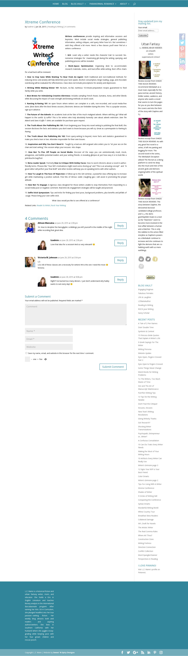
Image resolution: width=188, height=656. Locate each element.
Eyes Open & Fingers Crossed (150, 364)
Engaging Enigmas (145, 289)
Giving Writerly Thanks (147, 418)
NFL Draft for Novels (147, 523)
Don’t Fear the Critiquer (147, 404)
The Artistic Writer (145, 527)
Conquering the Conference (149, 500)
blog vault (77, 4)
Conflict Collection (145, 551)
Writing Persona (144, 349)
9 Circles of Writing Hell (147, 496)
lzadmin (30, 26)
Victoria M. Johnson (47, 257)
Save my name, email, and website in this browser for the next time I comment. (61, 353)
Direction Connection (147, 547)
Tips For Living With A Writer (150, 484)
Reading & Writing (55, 26)
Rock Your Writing (58, 205)
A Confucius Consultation (148, 440)
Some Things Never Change (149, 368)
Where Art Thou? (145, 535)
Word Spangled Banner (147, 555)
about (123, 4)
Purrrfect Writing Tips (147, 393)
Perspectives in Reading (148, 559)
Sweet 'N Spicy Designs (64, 652)
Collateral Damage (146, 519)
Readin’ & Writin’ (43, 205)
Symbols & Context (146, 331)
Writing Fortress (144, 543)
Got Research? (144, 422)
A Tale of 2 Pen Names (147, 323)
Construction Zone (146, 539)
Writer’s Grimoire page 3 (148, 465)
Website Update (144, 353)
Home (56, 4)
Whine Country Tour (146, 512)
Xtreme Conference (146, 488)
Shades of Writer (145, 492)
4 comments (70, 26)
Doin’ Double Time (146, 327)
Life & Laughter (144, 297)
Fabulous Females (145, 293)
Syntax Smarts (144, 504)
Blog (65, 4)
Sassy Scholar (144, 313)
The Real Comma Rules (148, 531)
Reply (120, 225)
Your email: (142, 27)
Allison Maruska (46, 223)
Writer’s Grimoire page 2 (148, 480)
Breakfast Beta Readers (148, 515)
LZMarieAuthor (144, 301)
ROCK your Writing (145, 309)
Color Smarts (143, 476)
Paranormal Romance (102, 4)
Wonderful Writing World (148, 508)
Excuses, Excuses (145, 408)
